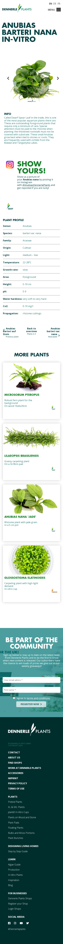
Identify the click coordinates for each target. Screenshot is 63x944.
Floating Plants (15, 827)
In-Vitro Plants (15, 874)
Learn (12, 859)
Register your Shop (18, 903)
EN (50, 3)
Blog (10, 885)
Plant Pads (13, 822)
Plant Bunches (15, 838)
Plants (12, 796)
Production (14, 869)
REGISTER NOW (30, 704)
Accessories (15, 773)
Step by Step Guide (18, 851)
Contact (14, 752)
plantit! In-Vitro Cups (18, 812)
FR (59, 3)
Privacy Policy (17, 783)
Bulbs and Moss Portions (21, 832)
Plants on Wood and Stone (22, 817)
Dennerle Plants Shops (20, 898)
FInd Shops (15, 762)
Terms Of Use (16, 788)
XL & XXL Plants (16, 807)
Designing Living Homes (23, 846)
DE (54, 3)
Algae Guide (14, 864)
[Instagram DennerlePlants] (10, 163)
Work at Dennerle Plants (24, 768)
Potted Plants (15, 801)
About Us (14, 757)
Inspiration (13, 880)
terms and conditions (38, 698)
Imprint (13, 778)
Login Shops (14, 908)
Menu (51, 9)
